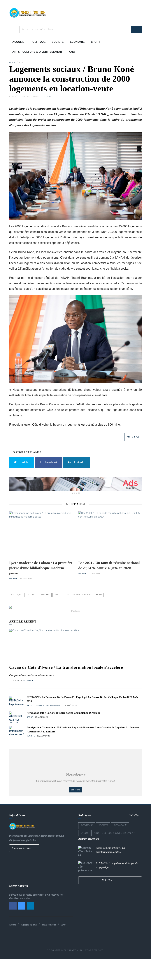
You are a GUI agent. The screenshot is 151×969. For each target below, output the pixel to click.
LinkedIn (78, 462)
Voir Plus (134, 815)
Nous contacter (49, 925)
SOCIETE (58, 41)
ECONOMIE (77, 41)
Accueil (12, 925)
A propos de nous (22, 848)
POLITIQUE (38, 41)
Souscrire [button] (75, 790)
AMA (72, 51)
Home (12, 62)
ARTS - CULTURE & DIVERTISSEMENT (37, 51)
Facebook (51, 462)
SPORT (95, 41)
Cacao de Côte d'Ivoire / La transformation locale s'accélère (66, 667)
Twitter (24, 462)
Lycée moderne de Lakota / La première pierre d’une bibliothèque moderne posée (41, 568)
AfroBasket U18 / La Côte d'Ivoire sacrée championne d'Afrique (63, 713)
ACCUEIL (18, 41)
